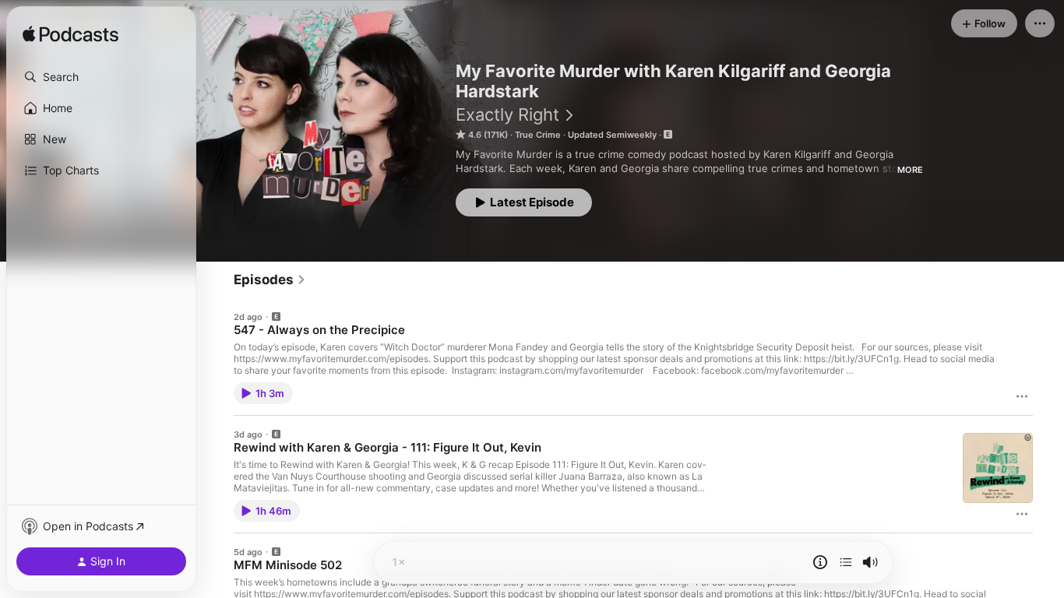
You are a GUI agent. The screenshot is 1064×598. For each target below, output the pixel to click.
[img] (70, 35)
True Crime (538, 134)
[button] (101, 77)
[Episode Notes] (820, 562)
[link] (270, 279)
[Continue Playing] (846, 562)
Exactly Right (507, 114)
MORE (910, 169)
